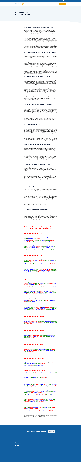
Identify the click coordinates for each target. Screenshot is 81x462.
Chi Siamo (51, 443)
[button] (57, 4)
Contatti (51, 446)
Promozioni (52, 445)
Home (51, 442)
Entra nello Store (51, 431)
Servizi (51, 444)
